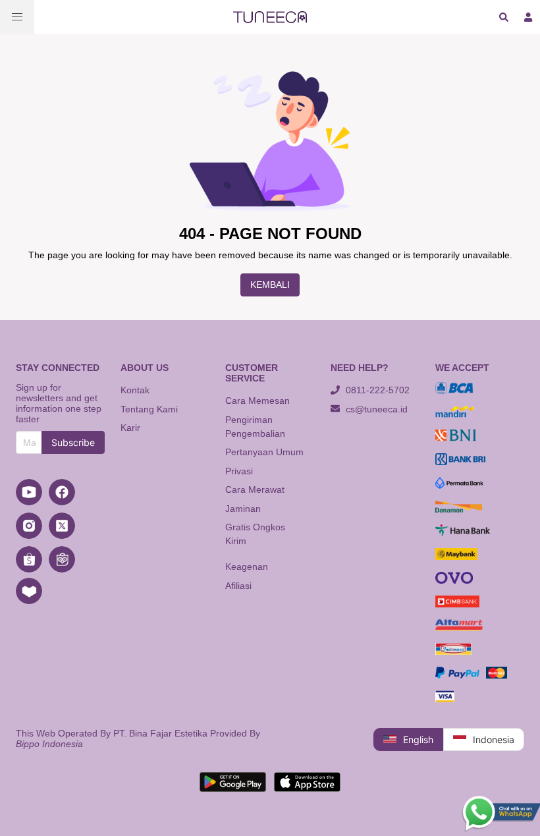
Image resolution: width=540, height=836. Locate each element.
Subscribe (73, 442)
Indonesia (493, 739)
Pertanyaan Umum (264, 452)
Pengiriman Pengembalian (255, 426)
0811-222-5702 (376, 390)
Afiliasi (238, 585)
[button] (17, 17)
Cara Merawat (254, 489)
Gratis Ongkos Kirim (255, 534)
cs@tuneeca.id (375, 409)
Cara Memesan (257, 400)
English (418, 739)
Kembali (270, 284)
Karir (130, 427)
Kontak (135, 390)
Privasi (239, 471)
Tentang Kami (149, 409)
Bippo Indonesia (49, 743)
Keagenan (246, 566)
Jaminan (243, 508)
